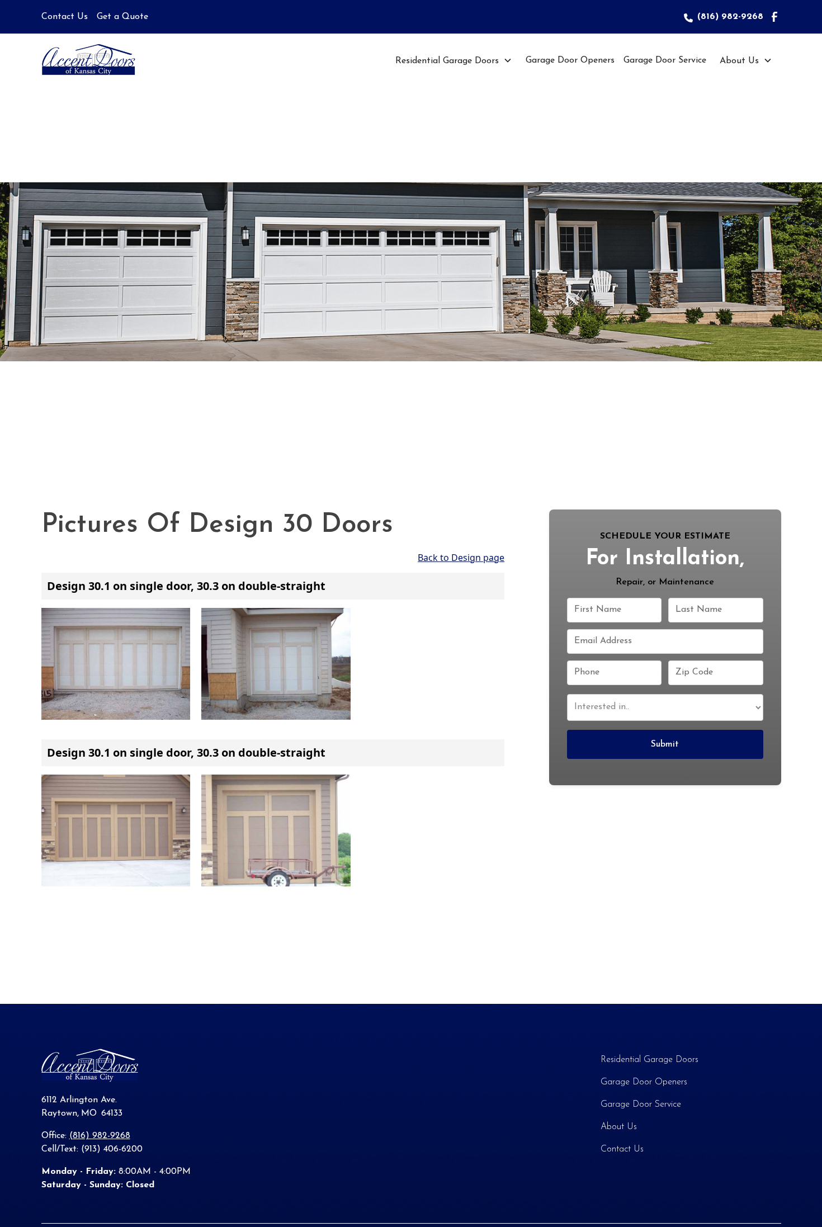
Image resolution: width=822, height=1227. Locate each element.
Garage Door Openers (570, 60)
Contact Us (64, 16)
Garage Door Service (664, 60)
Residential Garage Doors (447, 60)
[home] (100, 60)
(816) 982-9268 (730, 16)
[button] (453, 60)
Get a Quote (122, 16)
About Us (739, 60)
